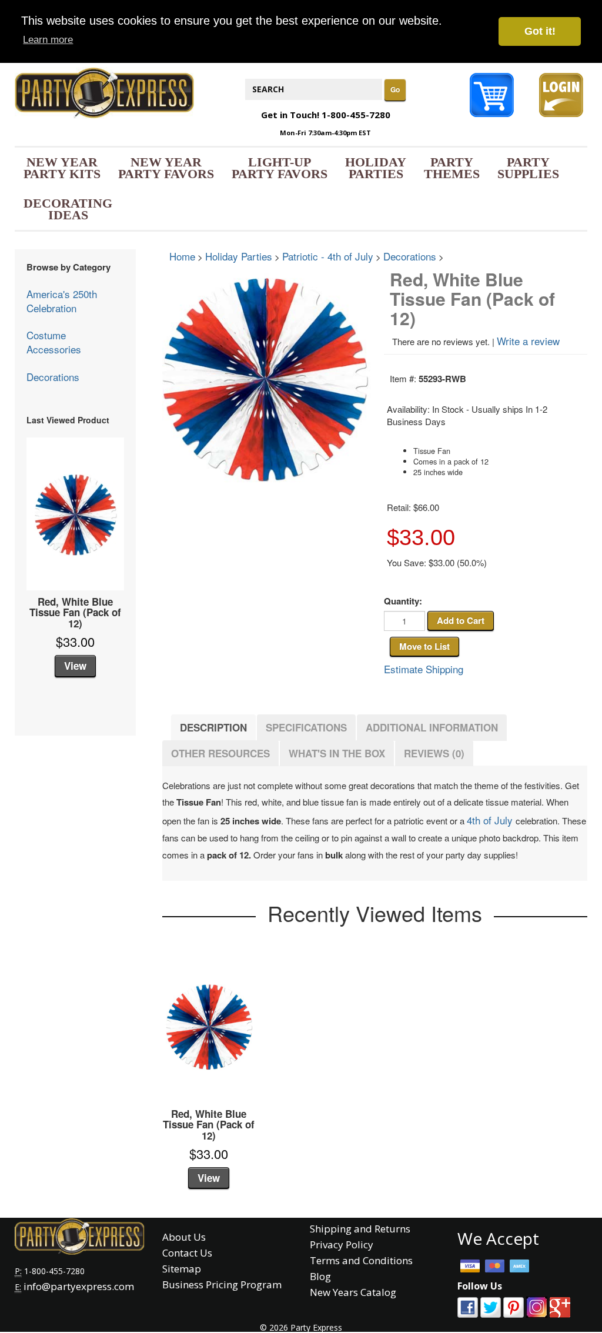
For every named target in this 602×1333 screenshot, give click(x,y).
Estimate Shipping (423, 669)
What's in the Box (337, 753)
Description (213, 727)
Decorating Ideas (68, 209)
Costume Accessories (53, 342)
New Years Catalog (353, 1292)
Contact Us (187, 1252)
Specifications (306, 727)
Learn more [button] (48, 39)
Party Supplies (528, 168)
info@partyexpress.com (79, 1286)
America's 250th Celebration (61, 300)
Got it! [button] (540, 31)
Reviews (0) (434, 753)
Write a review (528, 340)
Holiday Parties (375, 168)
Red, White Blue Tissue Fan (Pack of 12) (75, 612)
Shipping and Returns (360, 1228)
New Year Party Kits (62, 168)
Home (182, 256)
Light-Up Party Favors (279, 168)
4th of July (491, 820)
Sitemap (181, 1268)
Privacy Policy (341, 1244)
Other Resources (220, 753)
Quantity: (403, 601)
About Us (184, 1237)
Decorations (52, 376)
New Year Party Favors (166, 168)
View (75, 666)
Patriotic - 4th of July (327, 256)
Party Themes (452, 168)
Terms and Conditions (361, 1260)
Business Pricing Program (222, 1284)
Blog (320, 1276)
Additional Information (432, 727)
